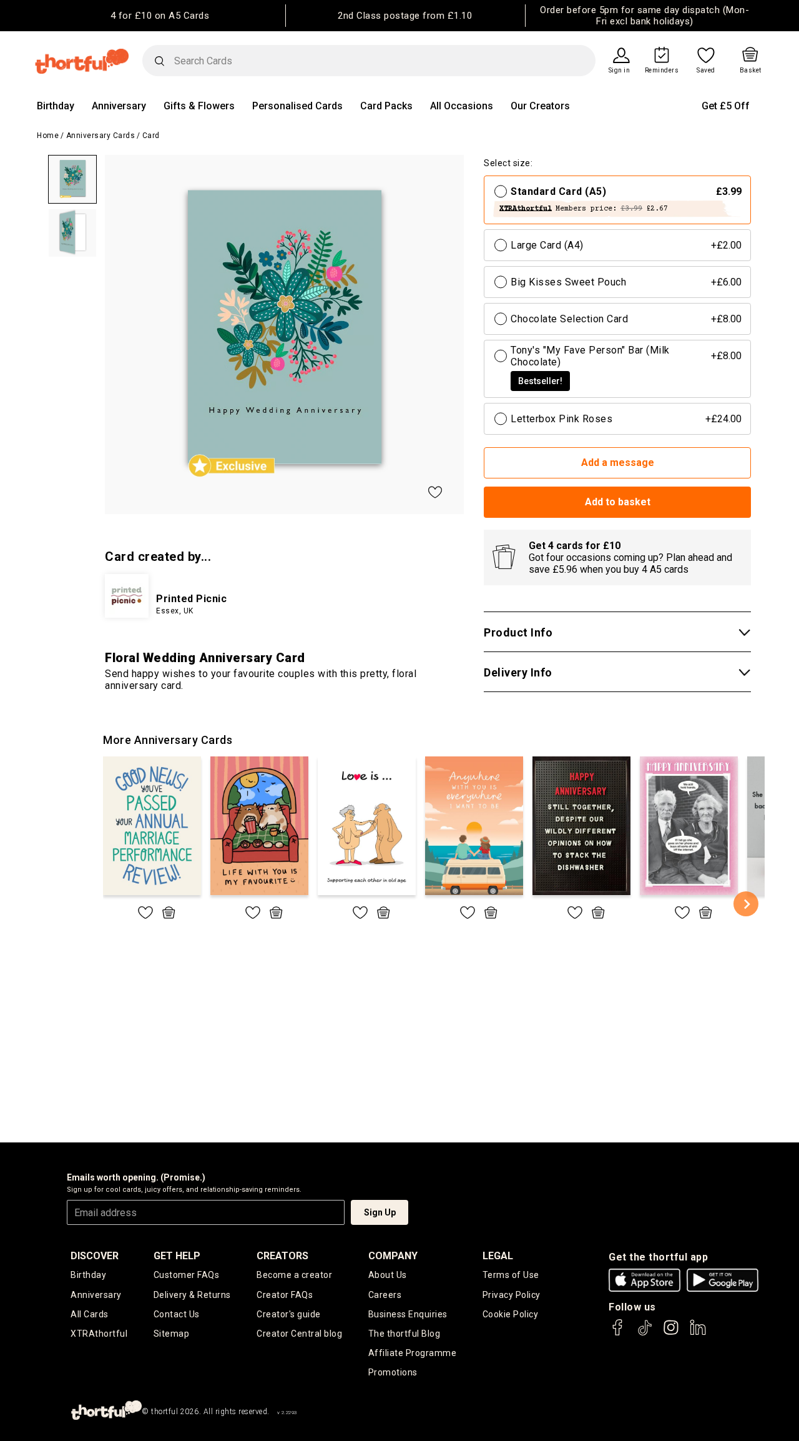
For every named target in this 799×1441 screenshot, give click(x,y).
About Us (387, 1275)
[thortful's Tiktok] (644, 1333)
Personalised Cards (297, 106)
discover (95, 1256)
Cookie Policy (511, 1314)
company (393, 1256)
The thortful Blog (404, 1334)
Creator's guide (289, 1314)
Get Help (177, 1256)
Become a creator (294, 1275)
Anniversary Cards (100, 135)
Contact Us (177, 1314)
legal (498, 1256)
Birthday (55, 106)
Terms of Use (511, 1275)
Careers (385, 1295)
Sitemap (172, 1334)
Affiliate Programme (412, 1353)
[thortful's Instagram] (671, 1333)
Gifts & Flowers (199, 106)
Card (151, 135)
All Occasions (461, 106)
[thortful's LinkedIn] (698, 1333)
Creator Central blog (299, 1334)
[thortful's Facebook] (618, 1333)
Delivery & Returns (192, 1295)
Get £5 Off (726, 106)
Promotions (393, 1372)
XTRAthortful (99, 1334)
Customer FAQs (187, 1275)
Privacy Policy (512, 1295)
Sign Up (380, 1212)
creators (282, 1256)
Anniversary (119, 106)
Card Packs (386, 106)
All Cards (90, 1314)
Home (48, 135)
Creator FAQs (285, 1295)
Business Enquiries (408, 1314)
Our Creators (540, 106)
